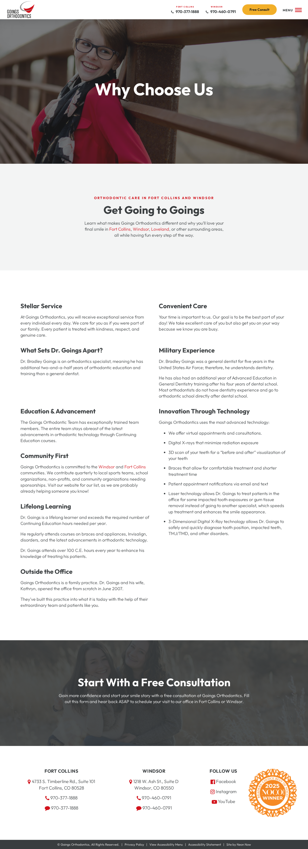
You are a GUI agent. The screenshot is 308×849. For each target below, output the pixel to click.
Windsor (141, 229)
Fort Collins (120, 229)
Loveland (160, 229)
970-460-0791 (223, 11)
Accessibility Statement (204, 844)
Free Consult (260, 9)
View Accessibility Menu (166, 844)
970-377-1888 (187, 11)
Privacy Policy (134, 844)
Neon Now (244, 844)
